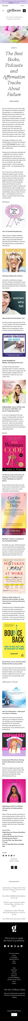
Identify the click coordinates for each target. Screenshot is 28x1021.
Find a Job (14, 973)
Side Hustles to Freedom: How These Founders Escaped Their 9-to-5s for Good (14, 889)
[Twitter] (8, 946)
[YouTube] (18, 946)
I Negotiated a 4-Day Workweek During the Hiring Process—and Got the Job (14, 912)
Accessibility (14, 957)
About (14, 981)
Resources (14, 975)
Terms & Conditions (14, 953)
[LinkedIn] (21, 946)
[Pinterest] (12, 946)
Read (11, 17)
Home (7, 17)
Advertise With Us (14, 959)
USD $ (13, 1014)
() (22, 5)
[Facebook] (5, 946)
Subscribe (5, 5)
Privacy (14, 955)
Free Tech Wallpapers (14, 977)
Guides (14, 963)
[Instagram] (15, 946)
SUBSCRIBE (11, 2)
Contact (14, 983)
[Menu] (3, 10)
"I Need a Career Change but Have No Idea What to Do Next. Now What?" (14, 904)
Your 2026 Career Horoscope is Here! (14, 919)
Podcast (14, 972)
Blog (14, 961)
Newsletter (14, 970)
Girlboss (19, 1011)
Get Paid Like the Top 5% (14, 979)
